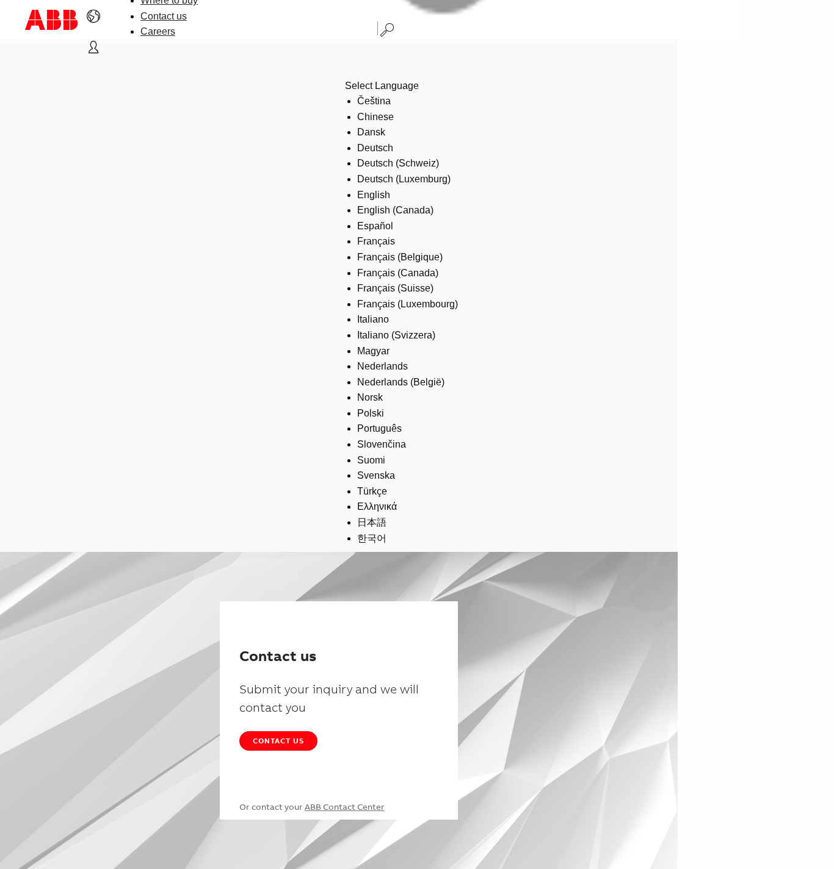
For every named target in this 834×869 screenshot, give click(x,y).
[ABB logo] (51, 20)
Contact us (163, 16)
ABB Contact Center (345, 806)
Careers (157, 31)
